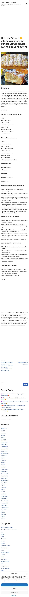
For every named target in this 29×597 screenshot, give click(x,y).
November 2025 (4, 448)
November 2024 (4, 476)
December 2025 (4, 446)
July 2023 (3, 512)
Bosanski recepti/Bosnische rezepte (9, 529)
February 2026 (4, 442)
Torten (2, 570)
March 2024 (3, 494)
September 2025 (4, 453)
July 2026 (3, 430)
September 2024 (4, 480)
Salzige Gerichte (4, 566)
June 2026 (3, 433)
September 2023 (4, 507)
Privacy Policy (13, 595)
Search (2, 382)
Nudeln (2, 556)
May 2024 (3, 489)
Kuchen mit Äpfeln (5, 552)
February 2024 (4, 496)
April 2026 (3, 437)
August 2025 (4, 455)
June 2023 (3, 514)
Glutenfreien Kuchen (5, 545)
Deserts (3, 534)
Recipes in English (5, 561)
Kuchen (2, 550)
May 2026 (3, 435)
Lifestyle (3, 554)
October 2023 (4, 505)
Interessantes (4, 547)
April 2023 (3, 518)
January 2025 (4, 471)
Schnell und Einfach (5, 568)
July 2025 (3, 457)
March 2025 (3, 467)
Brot (2, 532)
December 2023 (4, 500)
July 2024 (3, 485)
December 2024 (4, 473)
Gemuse (3, 541)
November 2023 (4, 503)
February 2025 (4, 469)
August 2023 (4, 509)
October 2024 (4, 478)
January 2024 (4, 498)
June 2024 (3, 487)
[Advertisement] (14, 22)
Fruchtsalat (3, 538)
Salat (2, 563)
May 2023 (3, 516)
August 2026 (4, 428)
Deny (14, 588)
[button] (27, 573)
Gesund (3, 543)
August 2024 (4, 482)
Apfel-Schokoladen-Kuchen (7, 527)
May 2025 (3, 462)
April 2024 (3, 491)
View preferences (14, 592)
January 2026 (4, 444)
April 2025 (3, 464)
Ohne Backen (4, 559)
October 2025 (4, 451)
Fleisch (2, 536)
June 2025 (3, 460)
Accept (14, 585)
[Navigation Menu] (26, 3)
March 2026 (3, 439)
